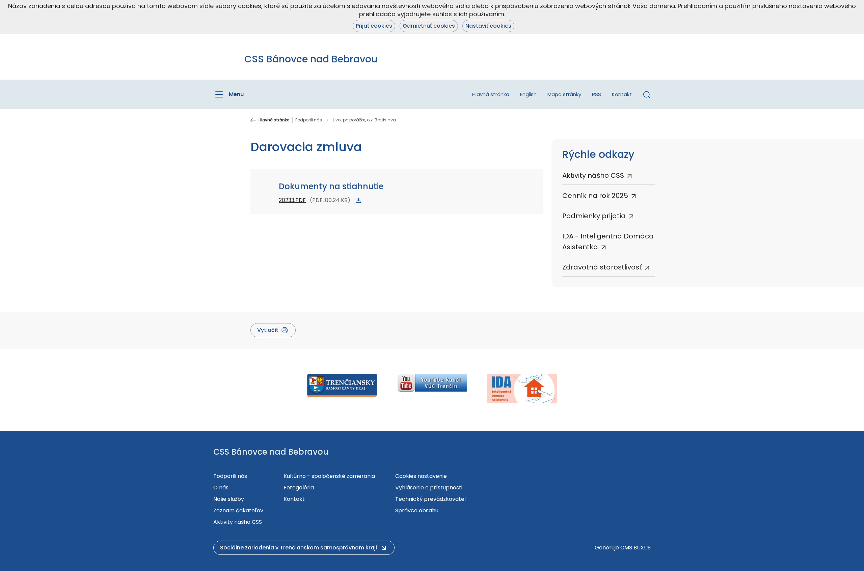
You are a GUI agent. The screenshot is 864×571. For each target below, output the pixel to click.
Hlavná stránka (490, 94)
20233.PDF (292, 200)
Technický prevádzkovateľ (430, 499)
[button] (646, 94)
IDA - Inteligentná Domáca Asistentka (608, 241)
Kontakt (622, 94)
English (528, 94)
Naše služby (228, 499)
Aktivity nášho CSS (593, 175)
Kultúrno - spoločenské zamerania (329, 476)
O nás (220, 487)
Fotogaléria (299, 487)
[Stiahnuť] (358, 200)
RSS (596, 94)
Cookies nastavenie (421, 476)
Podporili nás (308, 120)
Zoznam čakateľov (238, 510)
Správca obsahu (416, 510)
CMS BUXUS (635, 547)
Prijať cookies (374, 26)
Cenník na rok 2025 (595, 195)
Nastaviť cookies (488, 26)
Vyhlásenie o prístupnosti (428, 487)
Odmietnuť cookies (429, 26)
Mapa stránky (564, 94)
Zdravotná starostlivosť (602, 267)
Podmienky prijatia (594, 216)
